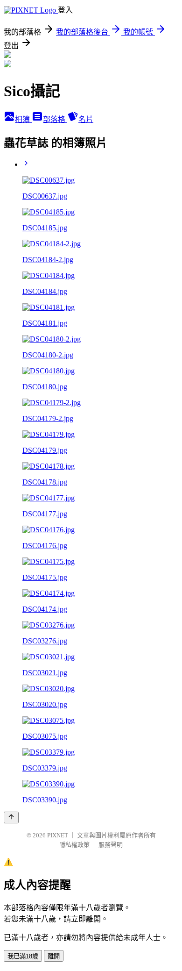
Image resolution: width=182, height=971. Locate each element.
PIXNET (57, 835)
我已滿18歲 (22, 956)
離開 (54, 956)
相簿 (23, 119)
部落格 (55, 119)
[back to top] (11, 817)
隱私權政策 (74, 844)
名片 (85, 119)
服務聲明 (110, 844)
